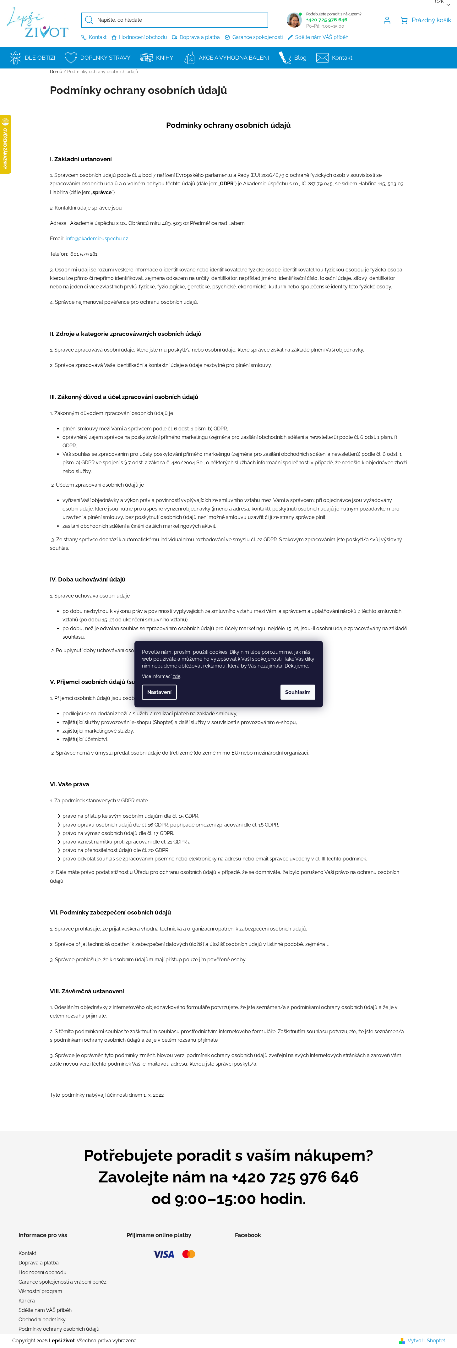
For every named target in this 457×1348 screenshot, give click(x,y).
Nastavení (159, 692)
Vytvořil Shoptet (426, 1341)
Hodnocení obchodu (143, 37)
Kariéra (27, 1301)
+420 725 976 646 (326, 20)
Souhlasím (298, 692)
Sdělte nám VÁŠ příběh (321, 37)
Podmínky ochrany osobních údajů (59, 1329)
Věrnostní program (40, 1291)
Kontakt (97, 37)
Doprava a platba (200, 37)
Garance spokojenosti (257, 37)
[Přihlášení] (388, 20)
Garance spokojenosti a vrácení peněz (62, 1282)
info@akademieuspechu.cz (97, 239)
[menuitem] (34, 57)
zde (176, 676)
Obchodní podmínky (42, 1320)
